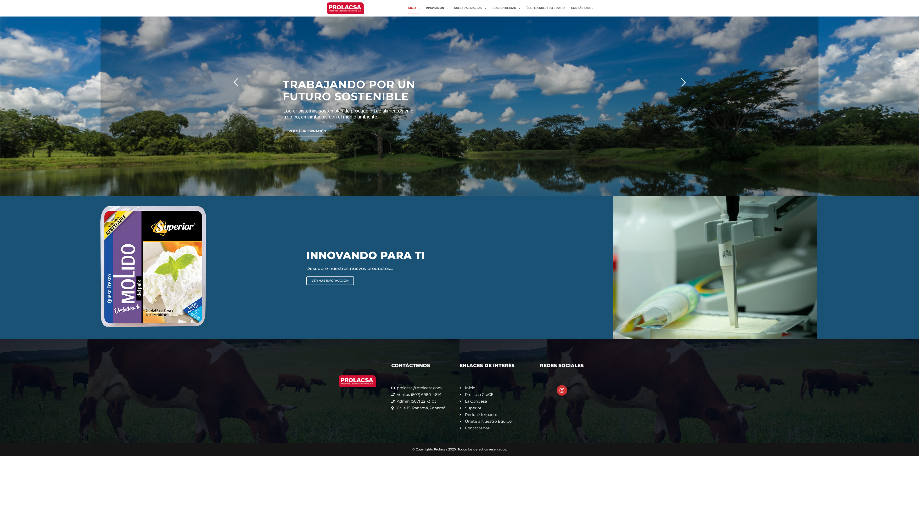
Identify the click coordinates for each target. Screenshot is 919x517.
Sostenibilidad (504, 8)
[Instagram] (562, 390)
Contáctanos (582, 8)
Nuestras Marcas (468, 8)
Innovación (435, 8)
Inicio (412, 8)
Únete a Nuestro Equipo (546, 8)
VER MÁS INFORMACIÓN (489, 77)
